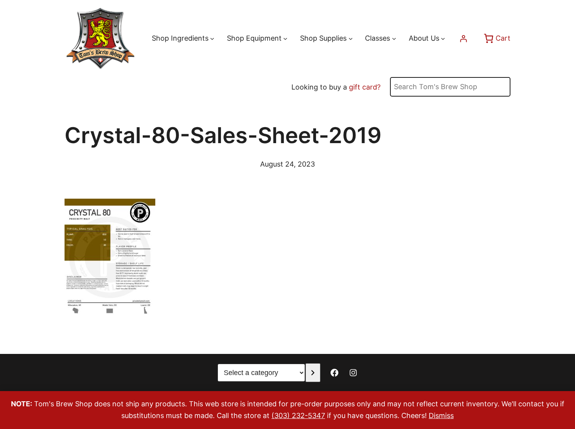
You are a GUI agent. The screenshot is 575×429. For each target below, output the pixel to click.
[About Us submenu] (443, 38)
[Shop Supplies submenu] (351, 38)
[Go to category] (312, 372)
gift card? (365, 87)
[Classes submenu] (394, 38)
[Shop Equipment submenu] (285, 38)
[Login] (463, 38)
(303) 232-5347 (298, 415)
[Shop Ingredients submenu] (212, 38)
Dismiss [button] (441, 415)
